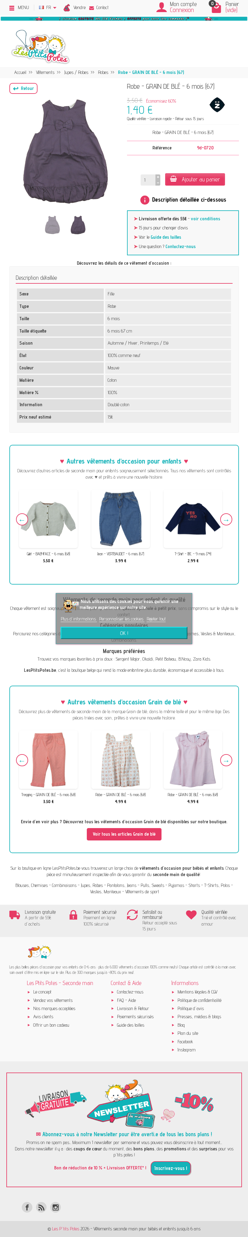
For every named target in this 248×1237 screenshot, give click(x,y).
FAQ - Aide (126, 1000)
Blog (181, 1025)
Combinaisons (64, 885)
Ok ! (124, 633)
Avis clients (43, 1016)
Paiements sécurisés (135, 1016)
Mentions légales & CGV (197, 992)
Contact (102, 7)
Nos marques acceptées (54, 1008)
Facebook (185, 1041)
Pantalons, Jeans (121, 885)
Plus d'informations (79, 619)
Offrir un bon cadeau (51, 1025)
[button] (23, 88)
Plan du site (188, 1033)
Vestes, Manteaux (105, 891)
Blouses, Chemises (31, 885)
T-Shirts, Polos (217, 885)
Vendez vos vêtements (53, 1000)
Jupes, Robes (92, 885)
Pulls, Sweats (152, 885)
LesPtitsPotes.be (66, 868)
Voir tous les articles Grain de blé (124, 834)
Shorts (194, 885)
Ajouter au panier (201, 179)
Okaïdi (147, 659)
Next (226, 519)
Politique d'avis (191, 1008)
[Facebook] (27, 1207)
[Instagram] (55, 1207)
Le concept (42, 992)
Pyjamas (176, 885)
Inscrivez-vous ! (170, 1168)
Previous (22, 519)
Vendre (79, 7)
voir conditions (205, 219)
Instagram (187, 1050)
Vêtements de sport (142, 891)
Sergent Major (128, 659)
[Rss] (41, 1207)
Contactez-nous (180, 246)
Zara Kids (201, 659)
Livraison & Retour (133, 1008)
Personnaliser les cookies (122, 619)
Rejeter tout (156, 619)
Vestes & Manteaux (217, 633)
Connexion (182, 10)
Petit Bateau (165, 659)
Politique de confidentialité (199, 1000)
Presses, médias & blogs (199, 1016)
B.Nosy (184, 659)
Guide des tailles (166, 237)
